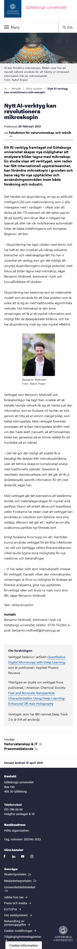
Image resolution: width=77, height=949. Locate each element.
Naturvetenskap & (21, 744)
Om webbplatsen (16, 915)
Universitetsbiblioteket (22, 887)
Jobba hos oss (14, 897)
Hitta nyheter (34, 88)
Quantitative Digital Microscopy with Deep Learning (36, 659)
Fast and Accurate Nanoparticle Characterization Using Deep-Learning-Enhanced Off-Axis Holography (37, 698)
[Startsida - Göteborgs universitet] (63, 933)
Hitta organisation (16, 830)
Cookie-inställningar (18, 930)
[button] (29, 27)
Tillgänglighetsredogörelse (22, 936)
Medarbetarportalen (20, 880)
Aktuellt (16, 88)
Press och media (16, 903)
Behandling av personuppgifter (15, 922)
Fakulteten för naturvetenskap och (40, 133)
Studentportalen (18, 874)
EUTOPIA (11, 909)
